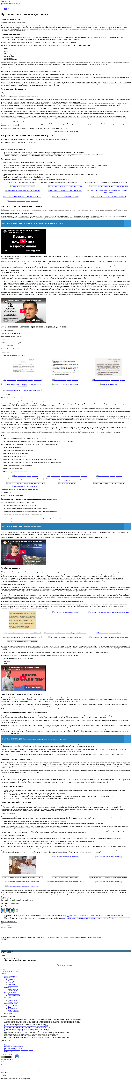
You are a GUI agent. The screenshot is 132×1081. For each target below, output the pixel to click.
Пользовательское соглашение (13, 1048)
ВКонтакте (10, 971)
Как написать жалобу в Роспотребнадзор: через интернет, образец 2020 (26, 1026)
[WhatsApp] (14, 910)
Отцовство (11, 982)
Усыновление (12, 984)
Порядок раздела (13, 990)
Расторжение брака (10, 992)
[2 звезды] (10, 900)
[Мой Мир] (7, 910)
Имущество (7, 987)
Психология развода (14, 994)
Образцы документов (10, 1003)
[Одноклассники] (4, 910)
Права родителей (13, 981)
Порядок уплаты (13, 1002)
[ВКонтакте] (2, 910)
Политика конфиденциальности (14, 1046)
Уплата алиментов (13, 1011)
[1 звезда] (4, 900)
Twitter (16, 971)
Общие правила (13, 989)
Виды (9, 999)
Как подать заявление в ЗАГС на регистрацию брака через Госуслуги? (26, 1031)
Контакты (7, 1045)
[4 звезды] (23, 900)
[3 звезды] (17, 900)
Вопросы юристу (9, 1013)
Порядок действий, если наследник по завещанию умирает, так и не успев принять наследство (93, 915)
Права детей (11, 979)
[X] (9, 910)
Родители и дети (9, 977)
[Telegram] (17, 910)
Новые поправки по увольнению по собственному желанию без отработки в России (30, 1035)
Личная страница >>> (66, 965)
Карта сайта (8, 1051)
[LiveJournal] (12, 910)
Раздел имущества (13, 1008)
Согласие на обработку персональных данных (18, 1050)
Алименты (7, 997)
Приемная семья (13, 986)
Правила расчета (13, 1000)
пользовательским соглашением (58, 937)
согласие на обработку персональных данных (87, 937)
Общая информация (10, 976)
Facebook (3, 971)
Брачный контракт (13, 1010)
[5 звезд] (30, 900)
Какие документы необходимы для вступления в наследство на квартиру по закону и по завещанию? (99, 917)
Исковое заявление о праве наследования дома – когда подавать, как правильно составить (89, 918)
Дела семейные (12, 1005)
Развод (10, 1007)
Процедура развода (14, 995)
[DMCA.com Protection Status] (6, 1057)
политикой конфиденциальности (37, 937)
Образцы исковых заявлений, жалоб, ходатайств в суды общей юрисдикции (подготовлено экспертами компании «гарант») (42, 1021)
